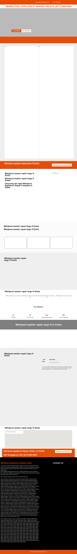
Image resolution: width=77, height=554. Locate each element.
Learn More (16, 31)
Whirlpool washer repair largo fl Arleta (21, 163)
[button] (41, 364)
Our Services (26, 31)
